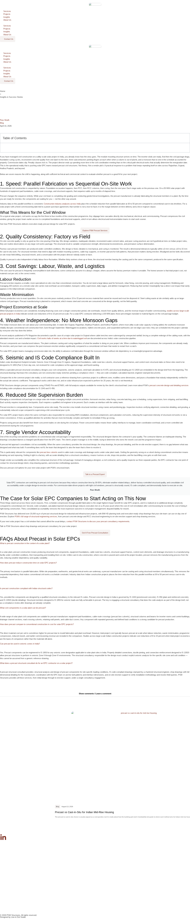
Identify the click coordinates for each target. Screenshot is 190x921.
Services (7, 11)
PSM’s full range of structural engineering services (35, 516)
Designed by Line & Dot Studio (13, 917)
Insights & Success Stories (11, 97)
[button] (95, 23)
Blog (2, 123)
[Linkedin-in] (3, 837)
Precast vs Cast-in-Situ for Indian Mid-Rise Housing (84, 812)
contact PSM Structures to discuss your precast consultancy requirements (97, 521)
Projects (6, 14)
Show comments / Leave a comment (95, 693)
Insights (6, 17)
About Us (7, 20)
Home (2, 91)
